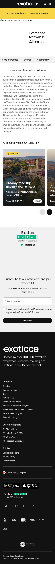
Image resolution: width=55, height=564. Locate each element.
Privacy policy (40, 309)
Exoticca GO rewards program (16, 406)
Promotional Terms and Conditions (18, 409)
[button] (27, 320)
